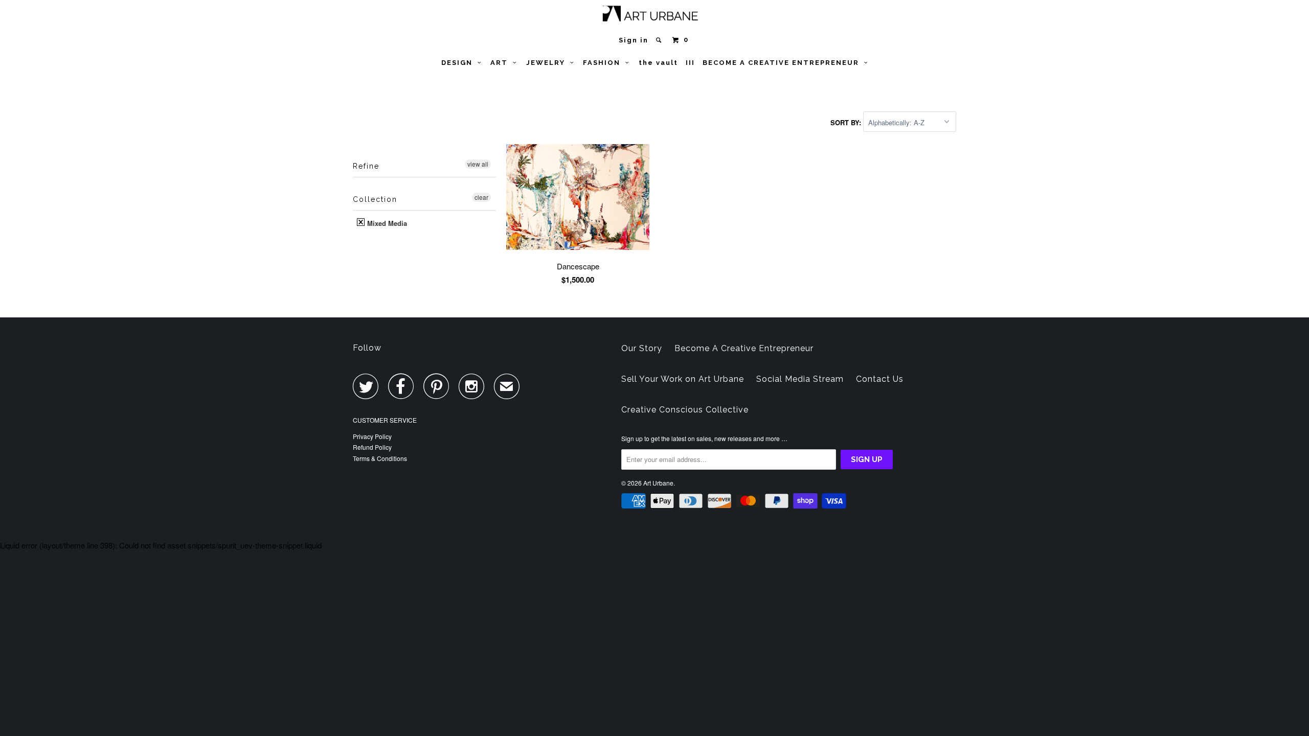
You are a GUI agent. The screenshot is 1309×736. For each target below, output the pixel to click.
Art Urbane (658, 482)
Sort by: (846, 122)
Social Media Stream (800, 379)
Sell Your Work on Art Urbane (682, 379)
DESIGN (459, 62)
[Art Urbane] (654, 16)
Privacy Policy (372, 436)
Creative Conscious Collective (685, 410)
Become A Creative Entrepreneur (744, 348)
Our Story (641, 348)
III (690, 62)
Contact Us (880, 379)
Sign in (633, 40)
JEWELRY (548, 62)
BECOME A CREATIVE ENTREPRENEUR (783, 62)
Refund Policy (372, 447)
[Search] (660, 40)
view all (477, 163)
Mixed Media (386, 223)
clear (481, 197)
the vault (658, 62)
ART (501, 62)
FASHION (604, 62)
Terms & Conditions (380, 458)
